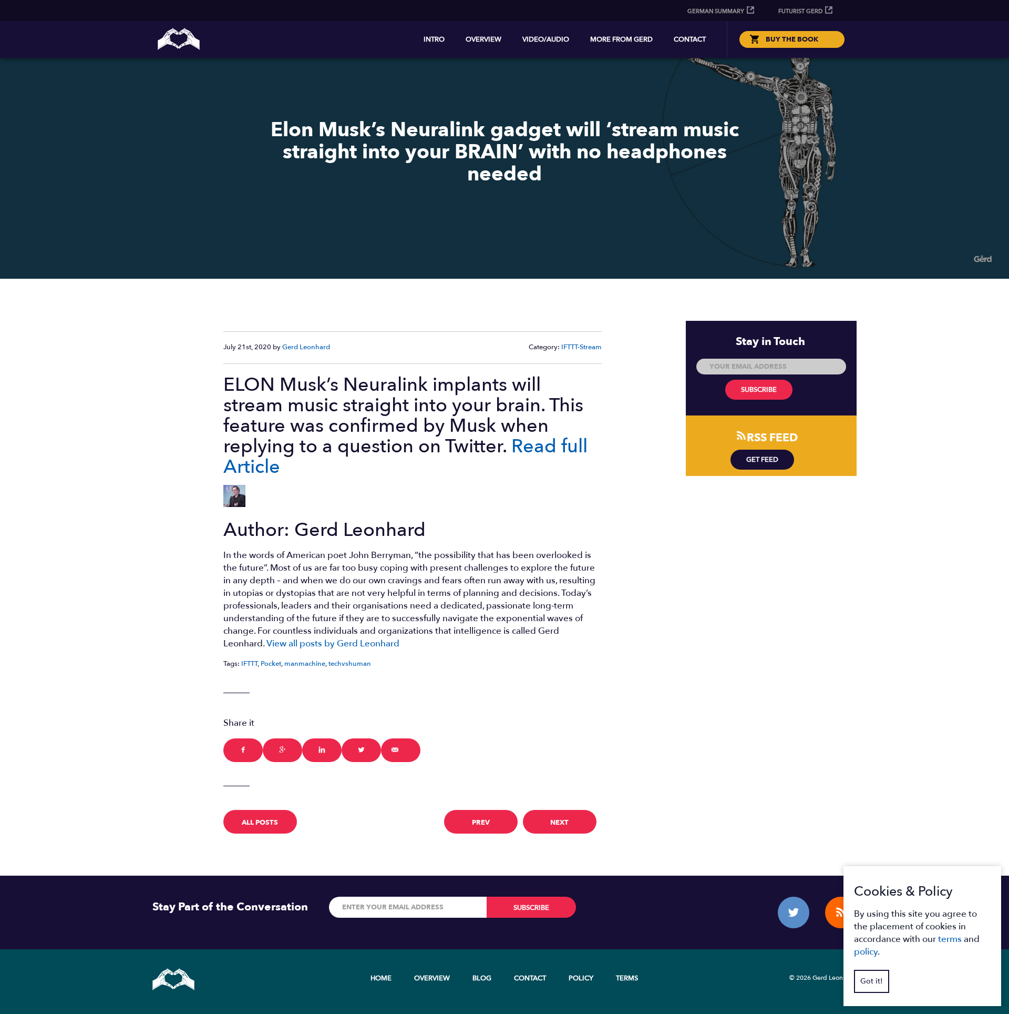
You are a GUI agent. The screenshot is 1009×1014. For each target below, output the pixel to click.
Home (381, 978)
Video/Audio (545, 39)
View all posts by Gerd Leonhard (332, 643)
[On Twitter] (361, 750)
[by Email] (400, 750)
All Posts (260, 822)
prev (481, 822)
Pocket (271, 663)
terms (950, 939)
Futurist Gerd (800, 11)
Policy (581, 978)
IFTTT (249, 663)
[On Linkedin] (322, 750)
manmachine (304, 663)
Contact (690, 39)
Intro (434, 39)
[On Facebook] (243, 750)
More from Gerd (621, 39)
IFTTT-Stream (581, 347)
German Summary (715, 11)
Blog (481, 978)
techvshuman (349, 663)
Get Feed (762, 459)
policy (866, 952)
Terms (627, 978)
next (559, 822)
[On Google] (282, 750)
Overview (483, 39)
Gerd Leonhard (306, 347)
